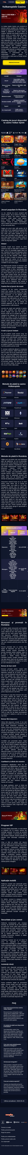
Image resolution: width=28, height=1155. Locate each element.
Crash (16, 132)
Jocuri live (10, 133)
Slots (23, 132)
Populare (3, 132)
